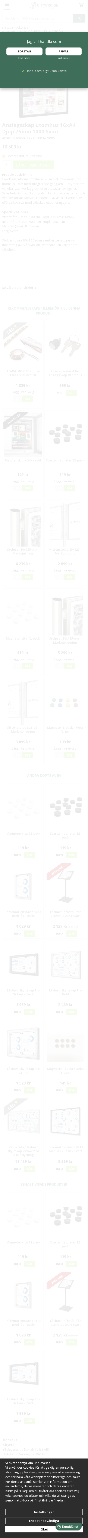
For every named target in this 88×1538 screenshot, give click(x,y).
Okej (44, 1529)
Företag (24, 51)
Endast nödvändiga (44, 1520)
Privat (64, 51)
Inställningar (44, 1512)
